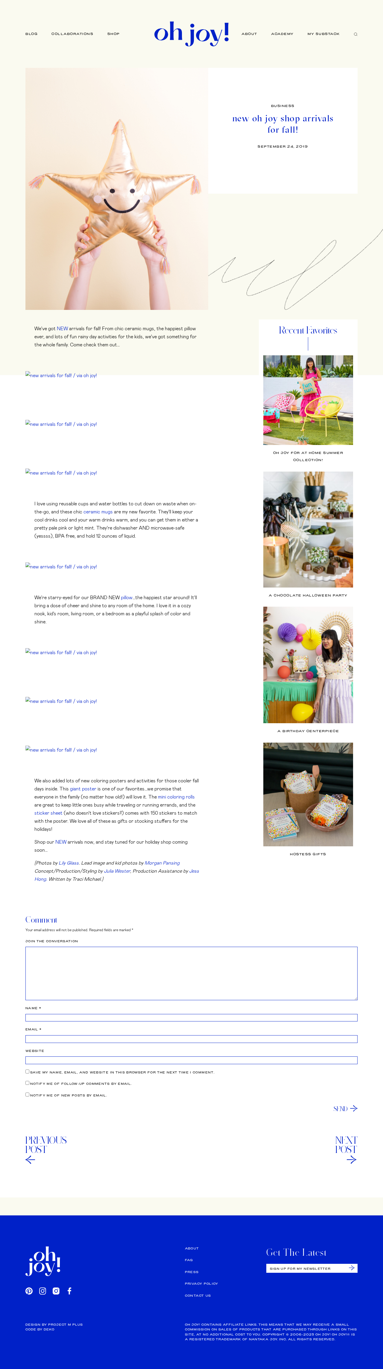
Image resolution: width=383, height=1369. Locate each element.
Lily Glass (69, 862)
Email (33, 1029)
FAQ (189, 1260)
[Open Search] (356, 34)
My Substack (324, 34)
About (249, 34)
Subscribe (352, 1267)
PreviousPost (46, 1144)
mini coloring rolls (176, 796)
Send (341, 1108)
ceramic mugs (98, 511)
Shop (113, 34)
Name (33, 1008)
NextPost (346, 1144)
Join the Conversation (51, 941)
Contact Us (198, 1295)
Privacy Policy (201, 1283)
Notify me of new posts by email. (68, 1095)
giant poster (83, 788)
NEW (62, 328)
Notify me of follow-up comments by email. (81, 1083)
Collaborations (72, 34)
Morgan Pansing (162, 862)
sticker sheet (48, 813)
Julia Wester (117, 871)
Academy (282, 34)
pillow (127, 597)
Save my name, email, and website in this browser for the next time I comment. (122, 1072)
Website (34, 1051)
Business (283, 106)
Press (192, 1272)
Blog (31, 34)
